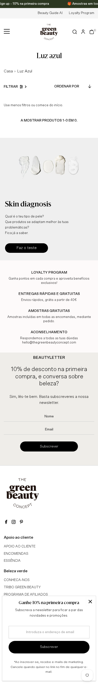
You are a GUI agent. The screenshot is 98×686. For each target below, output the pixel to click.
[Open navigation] (7, 32)
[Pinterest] (21, 522)
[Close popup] (90, 601)
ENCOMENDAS (16, 553)
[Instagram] (13, 522)
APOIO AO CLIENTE (19, 546)
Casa (8, 71)
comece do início (49, 105)
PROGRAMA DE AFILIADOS (26, 594)
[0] (91, 32)
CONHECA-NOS (17, 580)
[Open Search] (74, 32)
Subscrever (49, 446)
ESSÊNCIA (12, 560)
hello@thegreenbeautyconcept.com (49, 342)
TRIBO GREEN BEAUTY (22, 587)
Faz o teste (26, 248)
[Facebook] (6, 522)
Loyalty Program (81, 13)
